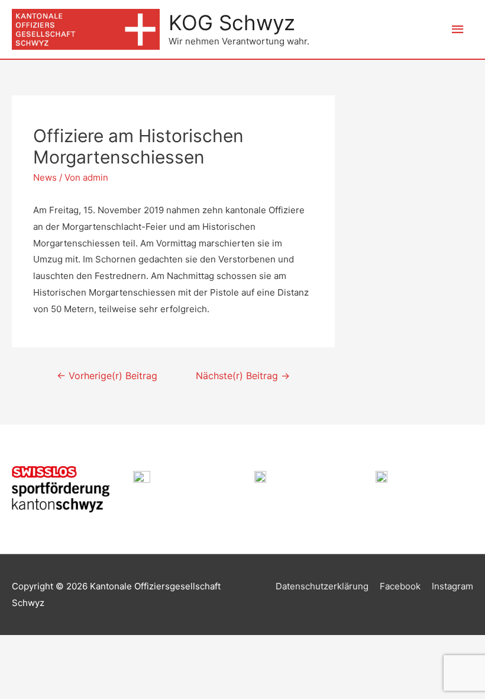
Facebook (400, 586)
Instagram (452, 586)
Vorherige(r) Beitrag (107, 375)
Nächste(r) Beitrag (243, 375)
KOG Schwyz (232, 22)
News (45, 177)
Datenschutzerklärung (322, 586)
